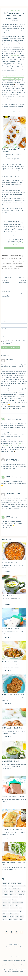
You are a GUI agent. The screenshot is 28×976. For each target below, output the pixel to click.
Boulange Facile (13, 886)
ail (8, 883)
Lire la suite (6, 571)
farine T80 (14, 897)
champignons (16, 888)
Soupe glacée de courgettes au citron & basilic (11, 761)
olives (14, 911)
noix (10, 911)
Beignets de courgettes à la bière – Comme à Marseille (12, 829)
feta (20, 897)
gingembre (6, 905)
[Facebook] (6, 932)
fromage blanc (6, 902)
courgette (5, 894)
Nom (4, 321)
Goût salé (10, 10)
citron (23, 891)
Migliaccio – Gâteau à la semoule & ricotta (6, 282)
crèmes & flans (6, 897)
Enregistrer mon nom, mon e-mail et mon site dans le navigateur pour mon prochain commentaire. (14, 342)
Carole (8, 418)
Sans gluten (17, 10)
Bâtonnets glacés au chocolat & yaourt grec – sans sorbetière (14, 796)
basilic (19, 883)
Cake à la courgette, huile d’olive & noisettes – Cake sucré (13, 695)
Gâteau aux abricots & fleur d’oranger (9, 562)
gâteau (17, 905)
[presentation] (14, 551)
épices (20, 919)
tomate (4, 919)
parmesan (9, 913)
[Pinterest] (16, 932)
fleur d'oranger (6, 899)
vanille (10, 919)
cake (10, 888)
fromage (14, 899)
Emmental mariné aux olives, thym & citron (21, 282)
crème (11, 894)
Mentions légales (14, 944)
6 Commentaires (14, 20)
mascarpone (14, 908)
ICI (23, 261)
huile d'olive (6, 908)
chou (4, 271)
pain (4, 913)
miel (20, 908)
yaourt (15, 919)
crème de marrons (20, 894)
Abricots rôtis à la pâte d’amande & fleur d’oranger (12, 728)
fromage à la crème (17, 902)
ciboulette (17, 891)
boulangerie (22, 886)
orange (20, 911)
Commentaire (5, 296)
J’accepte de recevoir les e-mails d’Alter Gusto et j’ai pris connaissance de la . (14, 242)
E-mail (4, 329)
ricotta (12, 916)
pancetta (10, 271)
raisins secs (5, 916)
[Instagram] (11, 932)
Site (3, 336)
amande (13, 883)
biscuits (5, 886)
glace (11, 905)
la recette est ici (14, 55)
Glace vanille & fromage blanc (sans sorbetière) (11, 628)
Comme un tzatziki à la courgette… (8, 595)
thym (21, 916)
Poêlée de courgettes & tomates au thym (9, 662)
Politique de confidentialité (14, 947)
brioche (5, 888)
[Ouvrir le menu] (24, 3)
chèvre (11, 891)
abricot (4, 883)
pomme (16, 913)
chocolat (5, 891)
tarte (17, 916)
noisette (5, 911)
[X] (21, 932)
